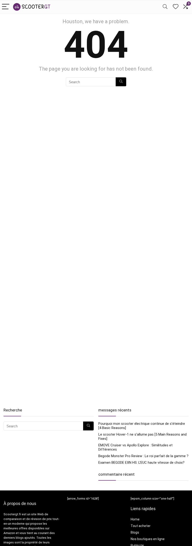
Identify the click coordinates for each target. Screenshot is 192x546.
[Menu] (5, 7)
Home (135, 519)
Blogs (135, 532)
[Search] (165, 7)
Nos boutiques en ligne (148, 539)
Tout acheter (141, 526)
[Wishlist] (175, 7)
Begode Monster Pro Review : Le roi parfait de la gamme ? (143, 456)
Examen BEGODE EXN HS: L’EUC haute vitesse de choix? (141, 462)
